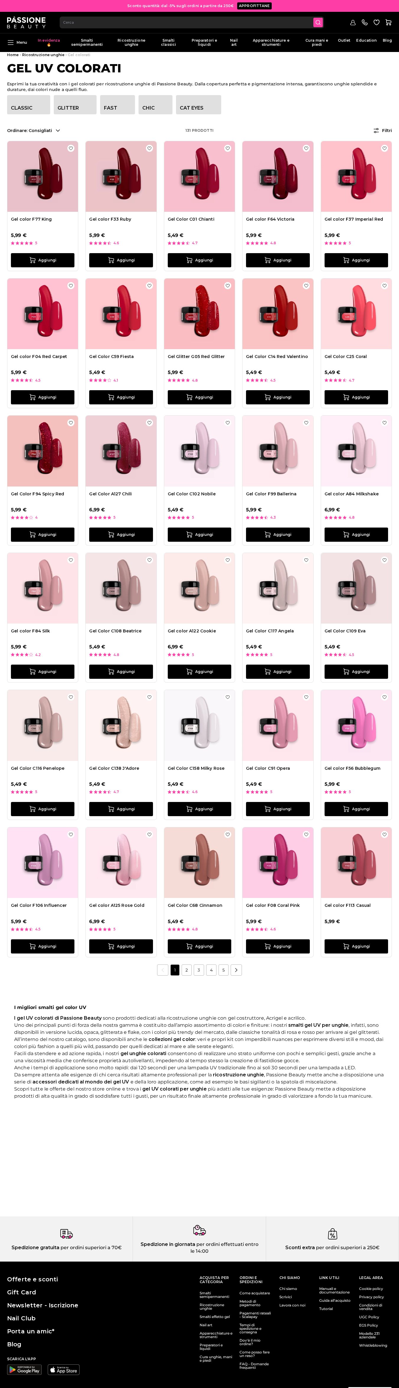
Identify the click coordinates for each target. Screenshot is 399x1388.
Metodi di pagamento (250, 1303)
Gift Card (21, 1292)
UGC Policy (369, 1317)
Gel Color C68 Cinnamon (195, 905)
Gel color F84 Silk (30, 631)
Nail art (234, 42)
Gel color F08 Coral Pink (273, 905)
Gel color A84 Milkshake (352, 494)
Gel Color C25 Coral (346, 356)
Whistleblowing (373, 1345)
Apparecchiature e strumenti (271, 42)
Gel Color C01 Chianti (191, 219)
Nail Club (21, 1318)
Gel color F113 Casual (348, 905)
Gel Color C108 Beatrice (115, 631)
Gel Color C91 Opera (268, 768)
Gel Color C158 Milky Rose (196, 768)
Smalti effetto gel (215, 1317)
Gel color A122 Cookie (192, 631)
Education (366, 40)
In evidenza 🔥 (49, 42)
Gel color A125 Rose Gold (116, 905)
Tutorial (326, 1309)
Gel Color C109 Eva (345, 631)
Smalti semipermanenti (87, 42)
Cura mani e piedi (316, 42)
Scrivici (285, 1297)
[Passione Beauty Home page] (26, 22)
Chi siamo (288, 1289)
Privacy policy (371, 1297)
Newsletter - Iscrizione (42, 1305)
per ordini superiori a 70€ (90, 1247)
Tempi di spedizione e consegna (250, 1328)
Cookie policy (371, 1289)
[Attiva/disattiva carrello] (388, 22)
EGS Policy (368, 1325)
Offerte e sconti (32, 1279)
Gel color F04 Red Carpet (39, 356)
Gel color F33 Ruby (110, 219)
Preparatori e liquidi (204, 42)
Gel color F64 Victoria (270, 219)
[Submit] (318, 22)
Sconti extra (300, 1247)
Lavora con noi (292, 1305)
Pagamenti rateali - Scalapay (255, 1315)
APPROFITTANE (254, 6)
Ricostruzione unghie (131, 42)
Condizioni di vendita (370, 1307)
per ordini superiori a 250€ (347, 1247)
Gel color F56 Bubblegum (352, 768)
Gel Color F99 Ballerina (271, 494)
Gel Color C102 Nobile (192, 494)
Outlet (344, 40)
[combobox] (192, 22)
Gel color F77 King (31, 219)
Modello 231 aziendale (369, 1335)
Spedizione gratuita (35, 1247)
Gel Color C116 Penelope (37, 768)
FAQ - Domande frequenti (254, 1365)
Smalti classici (168, 42)
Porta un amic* (30, 1331)
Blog (387, 40)
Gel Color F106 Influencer (39, 905)
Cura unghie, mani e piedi (216, 1358)
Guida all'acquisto (335, 1300)
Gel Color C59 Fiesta (111, 356)
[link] (162, 970)
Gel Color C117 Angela (270, 631)
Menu (22, 42)
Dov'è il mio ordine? (250, 1342)
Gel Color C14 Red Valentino (277, 356)
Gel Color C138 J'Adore (114, 768)
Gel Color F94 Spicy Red (37, 494)
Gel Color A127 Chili (110, 494)
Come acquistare (255, 1293)
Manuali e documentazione (334, 1290)
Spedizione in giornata (168, 1244)
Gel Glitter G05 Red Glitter (196, 356)
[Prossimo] (236, 970)
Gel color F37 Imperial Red (354, 219)
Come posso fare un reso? (255, 1354)
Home (13, 55)
